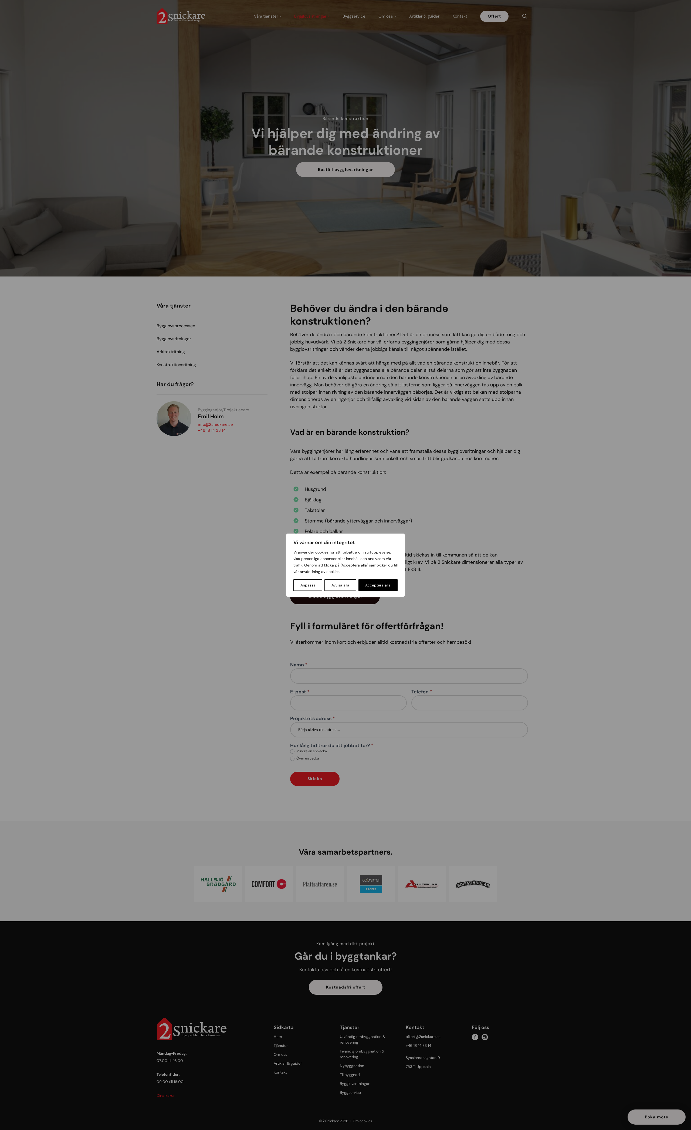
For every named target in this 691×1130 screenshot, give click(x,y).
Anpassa (308, 585)
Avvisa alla (340, 585)
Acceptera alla (378, 585)
